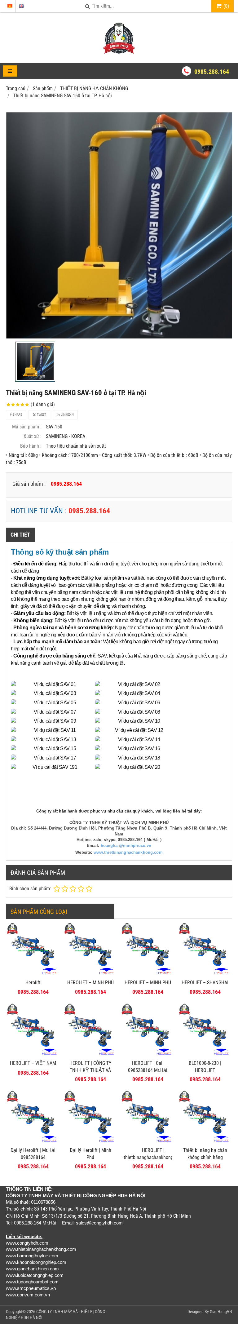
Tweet (41, 415)
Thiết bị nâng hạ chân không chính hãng (205, 1153)
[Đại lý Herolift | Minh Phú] (90, 1142)
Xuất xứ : (33, 436)
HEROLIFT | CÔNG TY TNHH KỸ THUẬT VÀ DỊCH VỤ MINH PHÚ (90, 1070)
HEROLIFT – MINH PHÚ (90, 982)
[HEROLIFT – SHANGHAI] (205, 974)
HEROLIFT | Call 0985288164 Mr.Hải (147, 1066)
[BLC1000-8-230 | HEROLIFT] (205, 1055)
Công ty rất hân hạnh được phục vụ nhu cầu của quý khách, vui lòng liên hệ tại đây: (119, 811)
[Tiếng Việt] (9, 6)
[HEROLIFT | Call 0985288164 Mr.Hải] (148, 1055)
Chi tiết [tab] (20, 534)
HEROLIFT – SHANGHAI (205, 982)
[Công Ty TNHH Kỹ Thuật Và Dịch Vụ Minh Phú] (119, 52)
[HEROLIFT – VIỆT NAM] (33, 1055)
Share (17, 415)
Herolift (33, 982)
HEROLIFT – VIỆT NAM (33, 1063)
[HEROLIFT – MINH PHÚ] (90, 974)
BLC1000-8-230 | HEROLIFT (205, 1066)
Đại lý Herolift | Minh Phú (90, 1153)
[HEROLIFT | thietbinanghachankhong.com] (148, 1142)
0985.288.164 (211, 71)
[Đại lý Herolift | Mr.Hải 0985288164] (33, 1142)
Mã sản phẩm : (27, 427)
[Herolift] (33, 974)
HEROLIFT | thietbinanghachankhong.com (153, 1153)
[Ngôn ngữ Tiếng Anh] (21, 6)
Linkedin (67, 415)
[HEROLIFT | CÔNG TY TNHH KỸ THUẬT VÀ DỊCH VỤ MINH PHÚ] (90, 1055)
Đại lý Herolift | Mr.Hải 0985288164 (33, 1153)
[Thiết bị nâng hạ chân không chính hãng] (205, 1142)
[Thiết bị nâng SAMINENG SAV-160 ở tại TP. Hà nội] (119, 225)
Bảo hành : (31, 446)
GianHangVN (221, 1311)
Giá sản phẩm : (29, 483)
